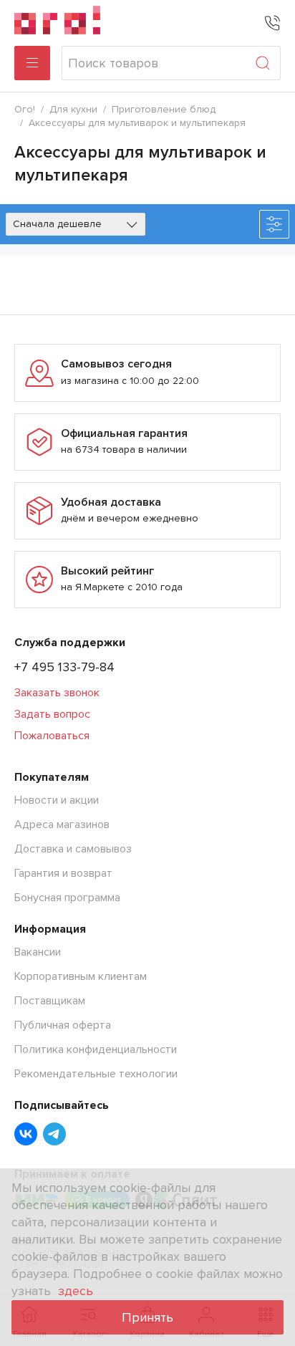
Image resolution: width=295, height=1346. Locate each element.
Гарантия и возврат (63, 873)
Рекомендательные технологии (96, 1074)
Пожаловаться (52, 736)
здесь (75, 1291)
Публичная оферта (62, 1025)
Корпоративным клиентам (80, 976)
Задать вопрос (52, 714)
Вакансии (37, 952)
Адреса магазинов (62, 824)
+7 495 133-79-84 (64, 667)
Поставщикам (49, 1001)
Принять (147, 1317)
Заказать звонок (57, 693)
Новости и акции (56, 800)
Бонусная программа (67, 897)
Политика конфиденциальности (95, 1049)
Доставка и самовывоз (73, 849)
